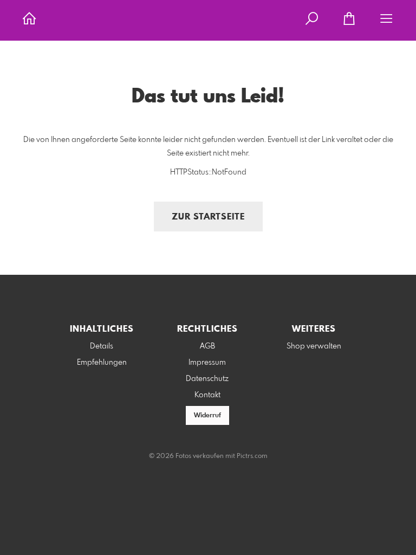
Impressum (207, 362)
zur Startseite (208, 217)
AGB (207, 346)
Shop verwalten (314, 346)
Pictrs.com (252, 456)
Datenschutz (207, 379)
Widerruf (207, 415)
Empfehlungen (102, 362)
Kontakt (207, 395)
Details (101, 346)
